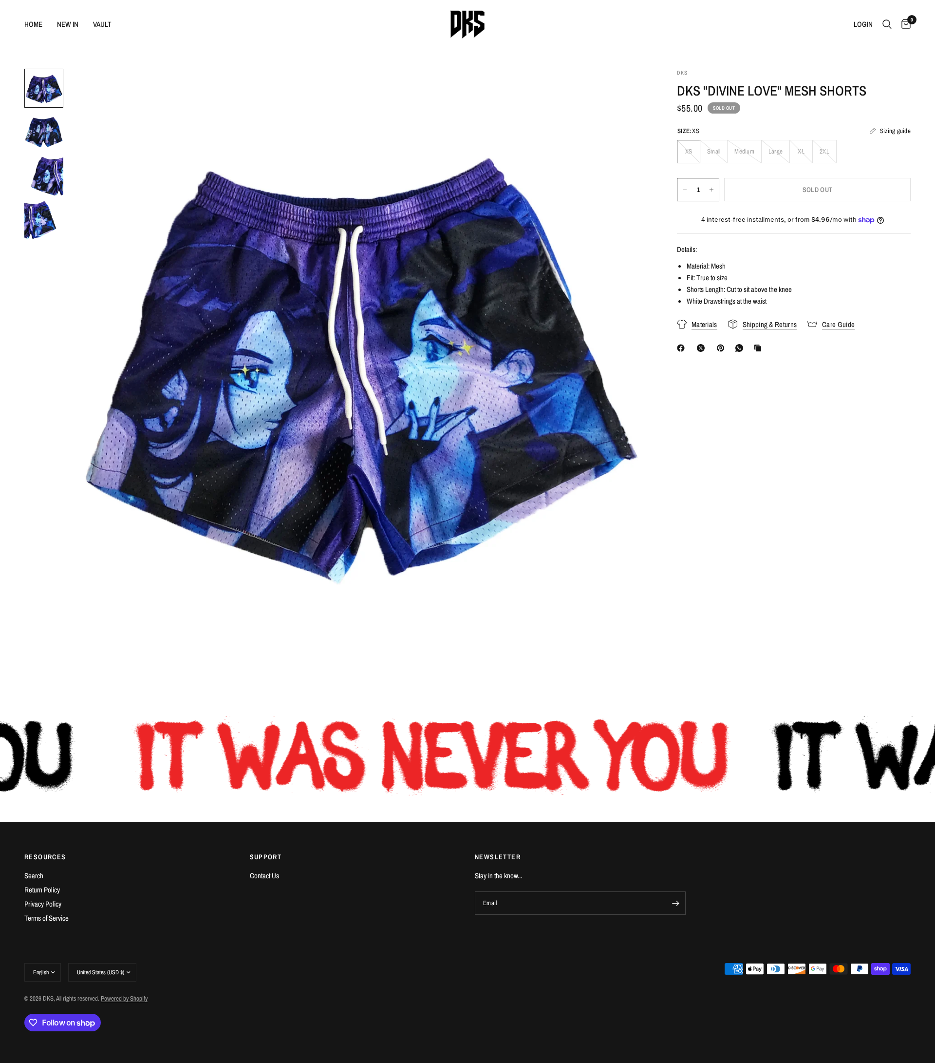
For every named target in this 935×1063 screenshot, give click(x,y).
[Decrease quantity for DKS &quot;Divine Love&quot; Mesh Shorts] (684, 189)
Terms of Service (46, 918)
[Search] (887, 24)
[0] (904, 24)
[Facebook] (683, 348)
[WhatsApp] (741, 348)
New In (67, 24)
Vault (102, 24)
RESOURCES (45, 856)
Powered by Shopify (124, 998)
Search (33, 875)
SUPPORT (266, 856)
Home (33, 24)
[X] (703, 348)
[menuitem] (37, 24)
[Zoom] (627, 89)
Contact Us (264, 875)
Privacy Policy (42, 904)
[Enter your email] (676, 903)
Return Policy (42, 890)
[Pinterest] (723, 348)
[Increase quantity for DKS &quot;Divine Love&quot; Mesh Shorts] (711, 189)
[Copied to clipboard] (760, 348)
